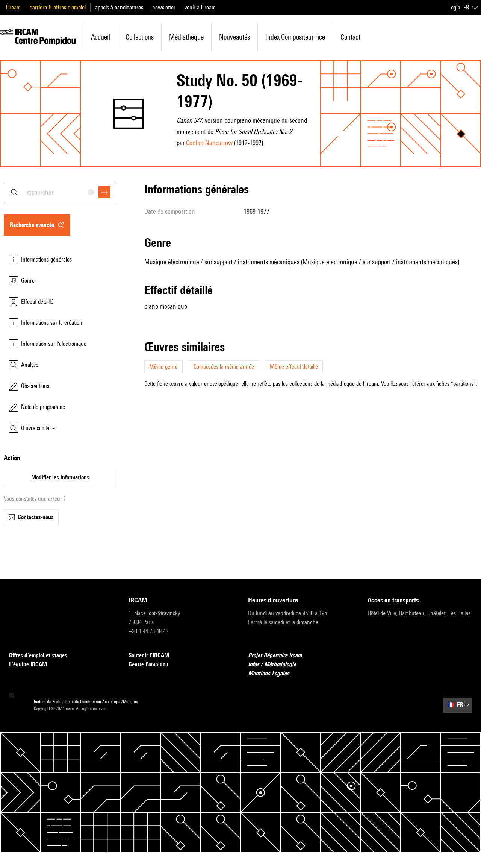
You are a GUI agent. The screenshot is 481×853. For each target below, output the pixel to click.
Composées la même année (224, 366)
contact (350, 37)
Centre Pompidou (148, 664)
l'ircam (13, 7)
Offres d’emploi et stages (38, 655)
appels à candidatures (119, 7)
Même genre (163, 366)
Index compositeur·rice (295, 37)
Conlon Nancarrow (209, 143)
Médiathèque (186, 37)
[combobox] (60, 192)
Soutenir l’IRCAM (149, 655)
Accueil (100, 37)
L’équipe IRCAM (28, 664)
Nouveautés (234, 37)
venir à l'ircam (200, 7)
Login (454, 7)
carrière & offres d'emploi (58, 7)
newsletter (163, 7)
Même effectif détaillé (294, 366)
